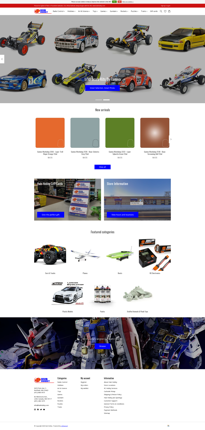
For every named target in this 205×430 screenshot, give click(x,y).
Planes (85, 273)
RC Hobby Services (110, 388)
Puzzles (60, 404)
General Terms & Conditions (114, 404)
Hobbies (60, 385)
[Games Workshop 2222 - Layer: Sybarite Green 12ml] (120, 133)
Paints (102, 311)
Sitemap (107, 413)
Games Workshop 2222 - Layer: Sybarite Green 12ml (120, 152)
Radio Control (62, 382)
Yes (114, 2)
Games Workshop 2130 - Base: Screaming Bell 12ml (155, 152)
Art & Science (62, 388)
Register (84, 382)
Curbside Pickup (109, 391)
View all (102, 167)
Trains (59, 407)
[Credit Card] (168, 426)
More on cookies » (128, 2)
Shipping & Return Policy (112, 394)
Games (59, 394)
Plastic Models (67, 311)
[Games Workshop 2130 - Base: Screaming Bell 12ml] (155, 133)
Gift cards (154, 11)
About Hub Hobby (110, 382)
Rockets (60, 401)
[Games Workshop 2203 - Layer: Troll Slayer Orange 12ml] (50, 133)
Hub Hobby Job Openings (113, 398)
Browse (102, 346)
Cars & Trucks (50, 273)
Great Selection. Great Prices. (102, 88)
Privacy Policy (108, 407)
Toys (59, 391)
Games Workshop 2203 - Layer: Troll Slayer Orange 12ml (50, 152)
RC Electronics (155, 273)
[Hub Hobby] (43, 11)
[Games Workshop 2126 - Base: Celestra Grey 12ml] (85, 133)
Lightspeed (64, 426)
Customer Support (110, 401)
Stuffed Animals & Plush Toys (137, 311)
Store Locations (109, 385)
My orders (84, 385)
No (119, 2)
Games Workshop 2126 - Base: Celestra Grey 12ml (85, 152)
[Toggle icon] (161, 11)
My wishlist (84, 388)
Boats (120, 273)
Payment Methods (110, 410)
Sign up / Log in (165, 6)
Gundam (60, 398)
